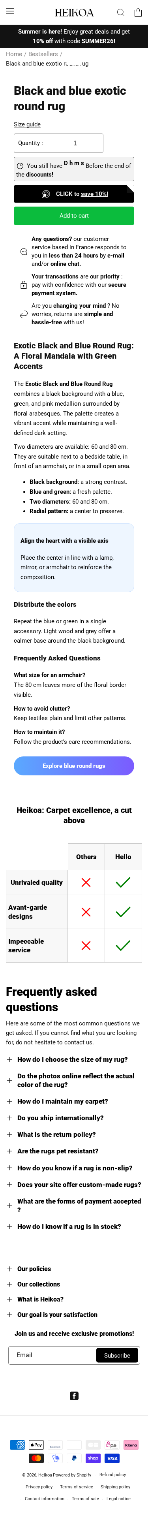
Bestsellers (43, 54)
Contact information (44, 1498)
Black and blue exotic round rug (47, 63)
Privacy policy (39, 1487)
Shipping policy (115, 1487)
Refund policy (112, 1474)
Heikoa (45, 1475)
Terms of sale (85, 1498)
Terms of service (76, 1487)
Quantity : (30, 143)
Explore (74, 765)
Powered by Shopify (72, 1475)
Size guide (27, 124)
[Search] (120, 12)
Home (14, 54)
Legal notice (119, 1498)
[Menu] (10, 11)
